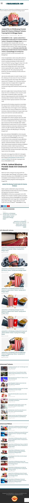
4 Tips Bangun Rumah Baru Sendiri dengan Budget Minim (17, 456)
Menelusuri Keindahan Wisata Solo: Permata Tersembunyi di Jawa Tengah (18, 389)
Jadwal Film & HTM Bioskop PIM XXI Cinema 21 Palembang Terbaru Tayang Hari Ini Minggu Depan (18, 427)
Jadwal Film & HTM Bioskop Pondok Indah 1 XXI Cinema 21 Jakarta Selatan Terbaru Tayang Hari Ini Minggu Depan (10, 216)
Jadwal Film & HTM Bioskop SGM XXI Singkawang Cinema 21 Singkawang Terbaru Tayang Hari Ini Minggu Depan (13, 354)
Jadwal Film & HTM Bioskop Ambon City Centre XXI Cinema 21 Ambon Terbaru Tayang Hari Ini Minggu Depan (18, 462)
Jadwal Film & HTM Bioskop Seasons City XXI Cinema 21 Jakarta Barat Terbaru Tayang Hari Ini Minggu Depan (13, 290)
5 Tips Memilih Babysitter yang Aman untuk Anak (17, 394)
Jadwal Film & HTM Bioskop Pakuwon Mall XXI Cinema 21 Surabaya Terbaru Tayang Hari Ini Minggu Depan (18, 445)
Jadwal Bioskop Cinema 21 (9, 209)
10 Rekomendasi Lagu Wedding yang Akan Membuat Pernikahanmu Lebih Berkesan (17, 416)
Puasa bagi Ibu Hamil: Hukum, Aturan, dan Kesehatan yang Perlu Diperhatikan (17, 405)
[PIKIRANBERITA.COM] (14, 4)
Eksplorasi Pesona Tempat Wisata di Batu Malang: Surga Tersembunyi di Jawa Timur (17, 373)
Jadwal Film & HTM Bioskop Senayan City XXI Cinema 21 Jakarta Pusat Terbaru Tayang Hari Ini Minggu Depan (13, 311)
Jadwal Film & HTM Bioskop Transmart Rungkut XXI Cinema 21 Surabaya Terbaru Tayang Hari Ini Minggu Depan (17, 480)
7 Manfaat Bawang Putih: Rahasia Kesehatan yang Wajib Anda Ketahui (18, 400)
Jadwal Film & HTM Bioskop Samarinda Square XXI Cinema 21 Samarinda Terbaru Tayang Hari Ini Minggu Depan (13, 249)
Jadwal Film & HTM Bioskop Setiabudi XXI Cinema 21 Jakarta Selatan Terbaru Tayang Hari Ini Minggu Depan (14, 332)
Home (2, 9)
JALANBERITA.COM (23, 493)
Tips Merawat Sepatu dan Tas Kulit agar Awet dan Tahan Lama (18, 367)
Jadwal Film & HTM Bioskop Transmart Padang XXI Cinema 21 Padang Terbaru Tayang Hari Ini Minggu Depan (16, 451)
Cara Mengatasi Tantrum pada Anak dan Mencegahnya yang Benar (17, 383)
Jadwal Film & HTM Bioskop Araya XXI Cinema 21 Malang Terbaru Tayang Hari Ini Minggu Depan (18, 433)
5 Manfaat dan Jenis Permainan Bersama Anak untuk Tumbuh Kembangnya (17, 410)
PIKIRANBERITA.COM (12, 493)
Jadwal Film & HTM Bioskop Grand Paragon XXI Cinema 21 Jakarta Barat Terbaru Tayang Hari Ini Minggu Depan (18, 474)
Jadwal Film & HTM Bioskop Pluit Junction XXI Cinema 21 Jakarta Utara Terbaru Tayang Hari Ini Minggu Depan (19, 224)
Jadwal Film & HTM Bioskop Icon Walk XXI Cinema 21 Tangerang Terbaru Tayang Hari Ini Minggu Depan (17, 468)
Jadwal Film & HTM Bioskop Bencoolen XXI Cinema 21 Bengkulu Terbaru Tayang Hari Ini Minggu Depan (17, 439)
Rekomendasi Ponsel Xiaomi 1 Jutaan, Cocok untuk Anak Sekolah (18, 378)
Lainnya (6, 9)
